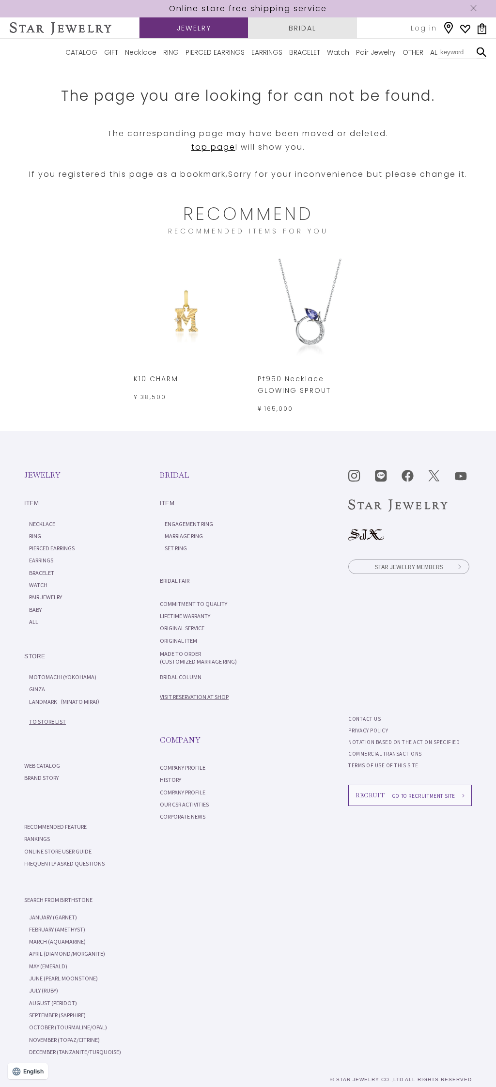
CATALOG (81, 52)
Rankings (37, 838)
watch (38, 585)
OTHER (413, 52)
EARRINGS (266, 52)
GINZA (37, 689)
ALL (435, 52)
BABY (35, 609)
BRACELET (304, 52)
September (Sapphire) (57, 1015)
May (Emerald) (48, 966)
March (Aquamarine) (57, 941)
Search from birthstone (58, 899)
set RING (176, 548)
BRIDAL (302, 28)
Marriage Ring (184, 536)
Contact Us (364, 718)
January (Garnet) (53, 917)
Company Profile (182, 767)
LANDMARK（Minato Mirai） (66, 701)
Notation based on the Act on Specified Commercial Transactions (404, 747)
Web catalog (42, 765)
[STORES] (448, 28)
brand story (41, 777)
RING (171, 52)
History (170, 779)
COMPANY (180, 740)
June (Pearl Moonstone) (63, 978)
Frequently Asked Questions (64, 863)
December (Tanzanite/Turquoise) (75, 1052)
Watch (338, 52)
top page (213, 147)
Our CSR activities (184, 804)
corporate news (182, 816)
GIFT (111, 52)
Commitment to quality (193, 603)
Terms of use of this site (383, 765)
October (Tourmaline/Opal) (68, 1027)
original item (178, 640)
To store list (47, 721)
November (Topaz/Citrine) (64, 1039)
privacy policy (368, 730)
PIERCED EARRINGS (215, 52)
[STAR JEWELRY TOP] (60, 28)
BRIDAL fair (174, 580)
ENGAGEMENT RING (189, 524)
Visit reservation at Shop (194, 696)
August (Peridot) (53, 1003)
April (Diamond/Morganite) (67, 953)
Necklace (140, 52)
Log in (424, 28)
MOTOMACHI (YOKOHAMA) (62, 677)
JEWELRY (194, 28)
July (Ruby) (43, 990)
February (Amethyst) (57, 929)
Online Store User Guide (58, 851)
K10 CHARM (156, 379)
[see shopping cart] (482, 28)
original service (182, 628)
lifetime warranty (185, 616)
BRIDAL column (181, 677)
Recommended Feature (55, 826)
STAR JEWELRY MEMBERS (409, 566)
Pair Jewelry (376, 52)
